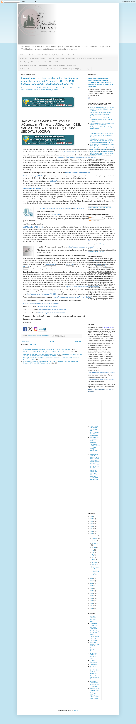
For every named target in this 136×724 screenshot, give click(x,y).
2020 (91, 531)
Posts (92, 217)
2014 (91, 588)
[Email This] (56, 336)
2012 (91, 593)
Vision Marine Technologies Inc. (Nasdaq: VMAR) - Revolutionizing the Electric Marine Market (94, 430)
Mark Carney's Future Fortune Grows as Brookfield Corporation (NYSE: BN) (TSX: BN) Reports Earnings (55, 69)
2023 (91, 523)
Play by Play (70, 265)
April (93, 557)
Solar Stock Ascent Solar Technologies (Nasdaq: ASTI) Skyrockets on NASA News (46, 352)
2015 (91, 586)
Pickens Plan (93, 674)
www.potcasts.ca (78, 208)
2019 (91, 533)
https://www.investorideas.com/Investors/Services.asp (41, 303)
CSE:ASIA (41, 176)
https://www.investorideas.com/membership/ (80, 157)
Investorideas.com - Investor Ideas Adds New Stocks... (95, 570)
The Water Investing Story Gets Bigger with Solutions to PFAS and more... (102, 123)
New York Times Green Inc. (94, 670)
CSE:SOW (53, 181)
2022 (91, 526)
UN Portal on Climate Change (94, 695)
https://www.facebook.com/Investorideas (52, 310)
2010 (91, 598)
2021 (91, 528)
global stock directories (71, 152)
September (95, 543)
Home (52, 341)
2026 (91, 516)
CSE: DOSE (45, 188)
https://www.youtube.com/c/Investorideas (52, 313)
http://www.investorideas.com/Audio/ (81, 247)
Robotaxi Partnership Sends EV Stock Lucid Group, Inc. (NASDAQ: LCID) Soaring (46, 350)
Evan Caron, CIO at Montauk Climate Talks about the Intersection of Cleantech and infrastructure (102, 109)
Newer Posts (25, 341)
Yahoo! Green (94, 699)
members (61, 157)
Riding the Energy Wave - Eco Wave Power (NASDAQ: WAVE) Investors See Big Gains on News (95, 447)
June (93, 552)
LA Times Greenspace (93, 661)
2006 (91, 608)
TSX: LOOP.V (39, 227)
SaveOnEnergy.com (101, 244)
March (94, 560)
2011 (91, 596)
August (94, 547)
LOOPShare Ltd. (28, 227)
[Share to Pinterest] (64, 336)
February (94, 562)
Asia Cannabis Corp (29, 176)
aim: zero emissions (93, 616)
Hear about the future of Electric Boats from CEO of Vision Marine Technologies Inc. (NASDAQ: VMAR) (102, 119)
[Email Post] (52, 335)
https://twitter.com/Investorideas (47, 306)
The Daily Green (94, 691)
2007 (91, 606)
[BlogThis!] (58, 336)
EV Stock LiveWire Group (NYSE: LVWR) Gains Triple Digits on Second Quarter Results (49, 55)
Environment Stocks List (93, 653)
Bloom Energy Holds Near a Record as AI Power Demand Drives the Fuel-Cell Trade (48, 65)
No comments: (46, 335)
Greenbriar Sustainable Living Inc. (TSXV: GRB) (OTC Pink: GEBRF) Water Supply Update (94, 474)
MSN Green (93, 664)
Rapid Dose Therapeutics (31, 188)
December (95, 536)
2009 (91, 601)
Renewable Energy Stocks (94, 681)
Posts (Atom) (32, 344)
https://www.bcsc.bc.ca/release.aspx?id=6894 (41, 294)
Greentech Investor (93, 657)
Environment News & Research (93, 649)
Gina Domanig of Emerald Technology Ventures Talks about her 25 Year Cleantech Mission (101, 114)
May (93, 555)
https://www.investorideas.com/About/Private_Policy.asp (72, 297)
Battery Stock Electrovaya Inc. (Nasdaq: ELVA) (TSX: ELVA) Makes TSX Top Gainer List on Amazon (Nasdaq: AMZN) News (61, 58)
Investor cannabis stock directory (77, 173)
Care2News (93, 623)
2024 (91, 521)
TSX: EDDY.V (55, 214)
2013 (91, 591)
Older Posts (78, 341)
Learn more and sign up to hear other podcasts (55, 208)
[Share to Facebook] (62, 336)
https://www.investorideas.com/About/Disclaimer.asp (83, 286)
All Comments (95, 221)
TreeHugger (93, 693)
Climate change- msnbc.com (94, 637)
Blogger (76, 710)
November (95, 538)
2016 (91, 583)
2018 (91, 578)
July (93, 550)
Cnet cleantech (94, 640)
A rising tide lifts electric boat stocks (94, 439)
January (94, 565)
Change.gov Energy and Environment (93, 627)
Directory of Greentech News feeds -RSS (94, 644)
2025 (91, 519)
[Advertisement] (101, 187)
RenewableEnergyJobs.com (94, 685)
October (94, 541)
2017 (91, 581)
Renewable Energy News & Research (94, 677)
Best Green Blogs (93, 620)
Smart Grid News (95, 688)
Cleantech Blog (94, 631)
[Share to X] (60, 336)
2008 (91, 603)
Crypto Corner (51, 265)
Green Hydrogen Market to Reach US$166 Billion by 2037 (39, 62)
